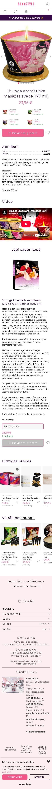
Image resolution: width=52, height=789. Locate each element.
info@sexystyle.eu (30, 652)
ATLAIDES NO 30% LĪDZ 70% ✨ (26, 18)
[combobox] (48, 761)
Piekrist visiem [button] (15, 777)
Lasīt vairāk (6, 772)
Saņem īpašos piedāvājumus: (26, 581)
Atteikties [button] (39, 777)
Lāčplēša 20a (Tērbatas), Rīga (37, 683)
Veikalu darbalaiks (35, 732)
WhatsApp (17, 655)
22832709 (30, 649)
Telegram (35, 655)
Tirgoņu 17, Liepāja (35, 688)
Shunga (47, 154)
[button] (26, 784)
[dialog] (26, 773)
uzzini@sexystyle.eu (26, 664)
